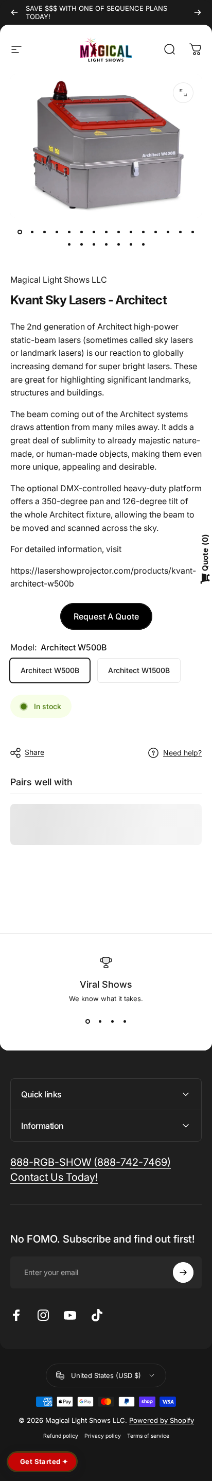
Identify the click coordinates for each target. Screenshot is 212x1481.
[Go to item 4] (56, 232)
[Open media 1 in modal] (183, 92)
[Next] (197, 12)
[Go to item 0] (19, 232)
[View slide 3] (112, 1021)
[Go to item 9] (118, 232)
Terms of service (148, 1436)
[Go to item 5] (69, 232)
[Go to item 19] (106, 244)
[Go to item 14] (180, 232)
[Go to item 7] (93, 232)
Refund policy (60, 1436)
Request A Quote (106, 616)
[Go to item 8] (106, 232)
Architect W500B (50, 670)
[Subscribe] (183, 1272)
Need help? (182, 752)
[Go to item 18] (93, 244)
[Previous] (14, 12)
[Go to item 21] (131, 244)
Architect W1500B (139, 670)
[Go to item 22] (143, 244)
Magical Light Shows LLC (58, 279)
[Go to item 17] (81, 244)
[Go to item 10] (131, 232)
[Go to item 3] (44, 232)
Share (34, 752)
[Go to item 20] (118, 244)
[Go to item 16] (69, 244)
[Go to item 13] (168, 232)
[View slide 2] (100, 1021)
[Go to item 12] (155, 232)
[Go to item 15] (192, 232)
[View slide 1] (87, 1021)
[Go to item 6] (81, 232)
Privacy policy (102, 1436)
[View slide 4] (124, 1021)
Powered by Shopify (161, 1420)
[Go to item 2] (32, 232)
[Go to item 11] (143, 232)
